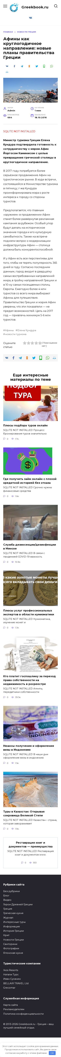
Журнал (8, 917)
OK (52, 1053)
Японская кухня (13, 952)
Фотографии (11, 948)
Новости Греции (13, 939)
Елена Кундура (26, 330)
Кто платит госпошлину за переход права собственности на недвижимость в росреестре (29, 680)
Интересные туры (14, 922)
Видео (7, 899)
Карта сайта (10, 1005)
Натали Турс (11, 974)
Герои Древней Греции (18, 904)
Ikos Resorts (10, 970)
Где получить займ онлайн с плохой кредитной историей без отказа (29, 480)
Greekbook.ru (34, 7)
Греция (7, 908)
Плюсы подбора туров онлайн (25, 425)
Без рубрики (11, 891)
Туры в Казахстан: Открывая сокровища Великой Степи (24, 813)
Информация (11, 926)
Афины (9, 330)
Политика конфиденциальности (23, 1013)
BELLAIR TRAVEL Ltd (15, 983)
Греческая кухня (13, 913)
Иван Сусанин (12, 978)
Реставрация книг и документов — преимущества (31, 844)
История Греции (13, 930)
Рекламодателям (13, 1009)
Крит (6, 935)
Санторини (10, 944)
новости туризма (15, 334)
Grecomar (9, 987)
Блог (6, 895)
